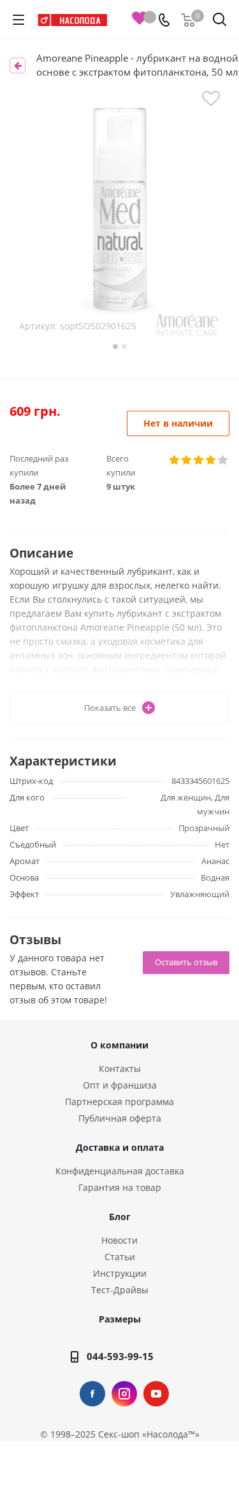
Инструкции (120, 1273)
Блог (120, 1217)
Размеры (120, 1319)
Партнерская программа (119, 1102)
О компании (119, 1045)
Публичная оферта (119, 1118)
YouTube (156, 1393)
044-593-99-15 (120, 1356)
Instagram (124, 1393)
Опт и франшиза (120, 1085)
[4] (211, 460)
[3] (199, 460)
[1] (175, 460)
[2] (187, 460)
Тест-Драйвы (119, 1290)
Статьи (120, 1257)
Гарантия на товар (119, 1187)
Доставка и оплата (120, 1147)
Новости (119, 1240)
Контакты (120, 1068)
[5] (223, 460)
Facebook (92, 1393)
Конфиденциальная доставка (119, 1171)
